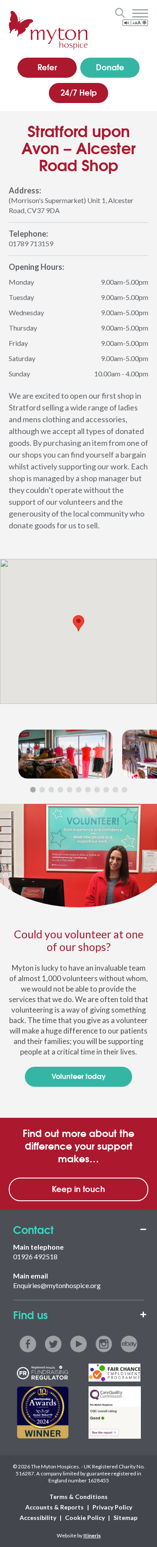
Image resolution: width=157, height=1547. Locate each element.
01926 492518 (35, 1256)
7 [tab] (88, 789)
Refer (47, 67)
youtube (78, 1344)
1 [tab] (33, 789)
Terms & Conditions (78, 1496)
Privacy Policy (112, 1507)
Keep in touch (78, 1188)
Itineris (92, 1535)
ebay (129, 1344)
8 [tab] (97, 789)
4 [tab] (60, 789)
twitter (53, 1344)
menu (140, 13)
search (120, 13)
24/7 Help (79, 92)
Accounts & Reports (54, 1507)
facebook (28, 1344)
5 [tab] (69, 789)
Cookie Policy (85, 1517)
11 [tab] (124, 789)
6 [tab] (79, 789)
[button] (78, 623)
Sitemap (125, 1517)
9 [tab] (106, 789)
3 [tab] (51, 789)
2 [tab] (42, 789)
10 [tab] (115, 789)
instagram (104, 1344)
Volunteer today (78, 1075)
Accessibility (38, 1517)
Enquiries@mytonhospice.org (57, 1285)
